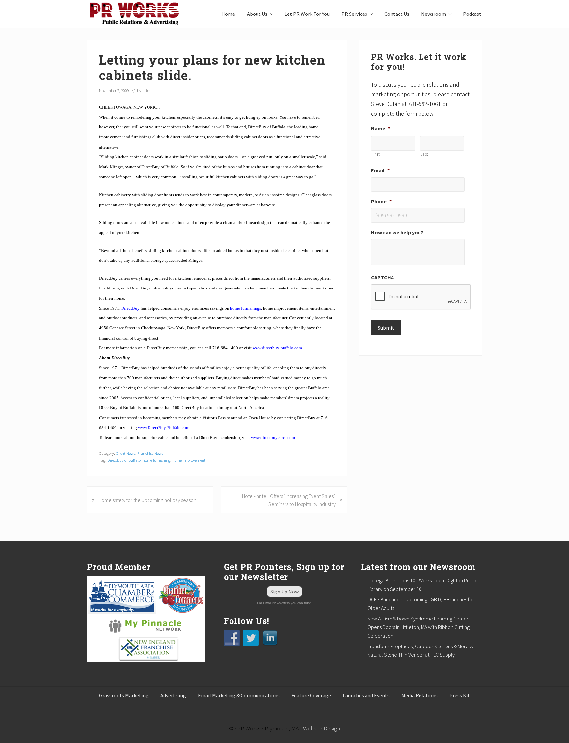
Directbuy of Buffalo (124, 460)
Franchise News (150, 453)
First (375, 154)
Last (424, 154)
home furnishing (156, 460)
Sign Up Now (284, 591)
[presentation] (421, 297)
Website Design (321, 728)
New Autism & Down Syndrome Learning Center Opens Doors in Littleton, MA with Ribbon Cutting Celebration (418, 627)
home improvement (188, 460)
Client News (125, 453)
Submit (386, 327)
